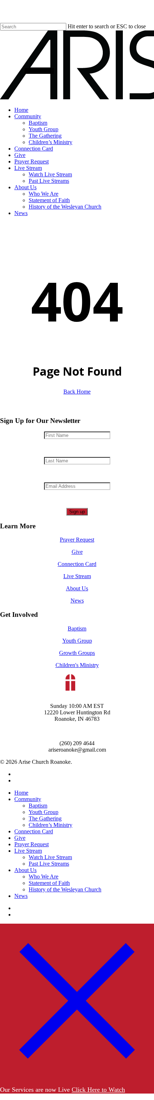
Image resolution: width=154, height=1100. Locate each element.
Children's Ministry (77, 665)
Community (27, 799)
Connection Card (77, 564)
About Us (77, 588)
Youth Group (77, 641)
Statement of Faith (49, 883)
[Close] (77, 1075)
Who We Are (43, 876)
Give (77, 552)
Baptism (77, 628)
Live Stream (77, 576)
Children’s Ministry (50, 825)
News (77, 600)
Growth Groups (77, 653)
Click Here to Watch (98, 1089)
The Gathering (45, 818)
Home (21, 793)
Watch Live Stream (50, 857)
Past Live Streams (49, 864)
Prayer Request (77, 540)
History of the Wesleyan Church (65, 889)
